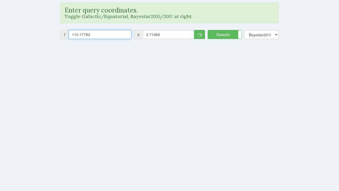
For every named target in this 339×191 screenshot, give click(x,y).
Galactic (223, 34)
